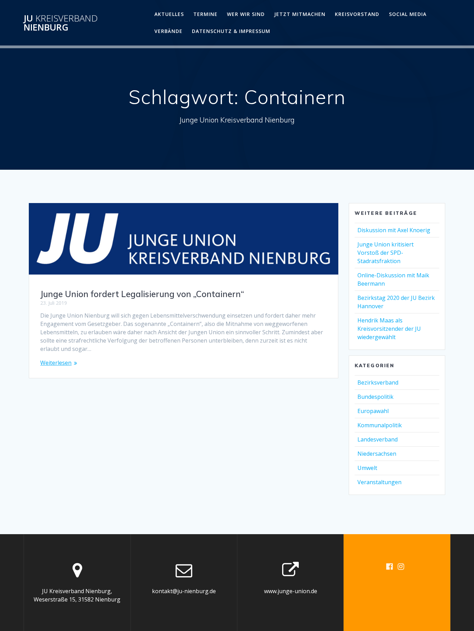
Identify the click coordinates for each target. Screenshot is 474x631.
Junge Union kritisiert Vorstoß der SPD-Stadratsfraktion (385, 253)
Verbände (168, 31)
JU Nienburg (61, 23)
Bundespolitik (375, 397)
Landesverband (377, 439)
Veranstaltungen (379, 482)
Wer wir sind (246, 14)
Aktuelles (169, 14)
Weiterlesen (55, 363)
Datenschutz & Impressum (231, 31)
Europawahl (373, 411)
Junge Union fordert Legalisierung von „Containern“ (142, 294)
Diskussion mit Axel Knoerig (393, 230)
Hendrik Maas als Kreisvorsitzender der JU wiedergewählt (389, 329)
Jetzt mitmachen (299, 14)
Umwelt (367, 468)
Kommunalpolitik (379, 425)
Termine (205, 14)
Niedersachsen (376, 453)
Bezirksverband (377, 382)
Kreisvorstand (357, 14)
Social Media (407, 14)
